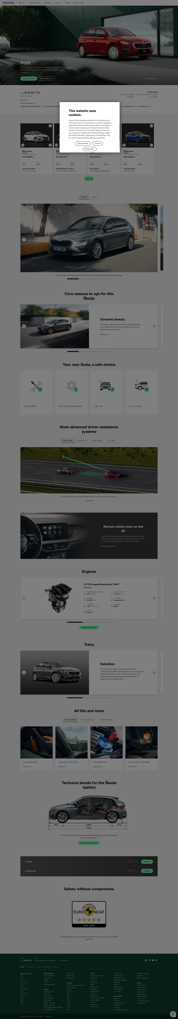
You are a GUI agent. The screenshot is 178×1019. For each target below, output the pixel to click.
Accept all (97, 143)
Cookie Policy (85, 138)
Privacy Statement (98, 138)
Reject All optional (83, 143)
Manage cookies (89, 149)
